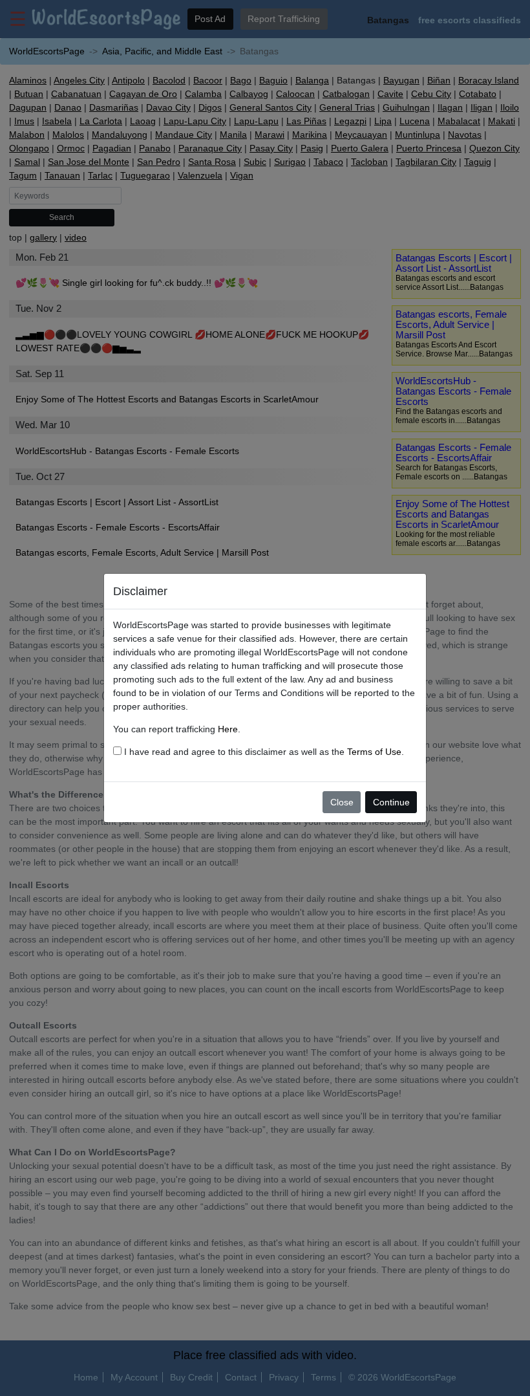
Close (342, 802)
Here (228, 729)
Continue (391, 802)
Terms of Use (374, 752)
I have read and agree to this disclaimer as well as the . (263, 752)
